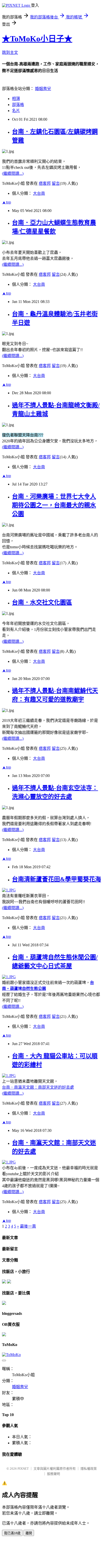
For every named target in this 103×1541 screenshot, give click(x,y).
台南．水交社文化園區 (42, 602)
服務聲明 (53, 1474)
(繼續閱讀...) (13, 173)
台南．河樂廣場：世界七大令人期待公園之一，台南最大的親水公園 (54, 505)
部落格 (18, 104)
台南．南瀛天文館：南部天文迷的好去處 (38, 1087)
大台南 (39, 193)
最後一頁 (28, 1226)
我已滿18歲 (12, 1533)
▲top (6, 202)
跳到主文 (10, 52)
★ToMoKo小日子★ (37, 38)
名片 (16, 110)
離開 (29, 1533)
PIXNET (23, 1468)
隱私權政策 (88, 1468)
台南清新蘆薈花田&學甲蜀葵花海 (56, 879)
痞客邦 (45, 183)
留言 (56, 183)
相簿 (16, 98)
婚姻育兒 (43, 89)
